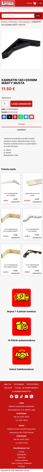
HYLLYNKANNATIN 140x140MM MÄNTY (11, 266)
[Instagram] (16, 396)
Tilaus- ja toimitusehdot (27, 388)
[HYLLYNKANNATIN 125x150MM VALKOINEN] (10, 182)
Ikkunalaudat (24, 22)
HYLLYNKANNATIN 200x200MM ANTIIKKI (32, 266)
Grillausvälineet (21, 460)
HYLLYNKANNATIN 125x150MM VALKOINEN (10, 195)
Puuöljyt (21, 466)
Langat (21, 451)
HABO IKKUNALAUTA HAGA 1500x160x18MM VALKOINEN (32, 195)
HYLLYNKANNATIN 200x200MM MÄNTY (10, 230)
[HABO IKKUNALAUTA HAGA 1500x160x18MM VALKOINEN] (32, 182)
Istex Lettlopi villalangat (22, 463)
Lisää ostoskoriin (21, 103)
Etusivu (4, 22)
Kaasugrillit (21, 454)
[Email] (26, 396)
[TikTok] (21, 396)
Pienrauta (13, 22)
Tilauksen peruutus (21, 391)
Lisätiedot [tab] (21, 130)
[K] (40, 3)
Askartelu (21, 457)
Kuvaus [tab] (21, 124)
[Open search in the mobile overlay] (21, 16)
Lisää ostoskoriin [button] (15, 200)
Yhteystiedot (32, 384)
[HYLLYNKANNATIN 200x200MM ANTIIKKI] (32, 253)
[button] (4, 117)
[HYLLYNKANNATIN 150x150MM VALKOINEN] (32, 218)
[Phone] (31, 396)
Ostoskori (19, 384)
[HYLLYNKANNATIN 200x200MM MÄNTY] (10, 218)
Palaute (8, 388)
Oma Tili (7, 384)
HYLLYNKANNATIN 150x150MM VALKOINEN (32, 230)
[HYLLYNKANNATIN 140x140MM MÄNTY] (10, 253)
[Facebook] (11, 396)
